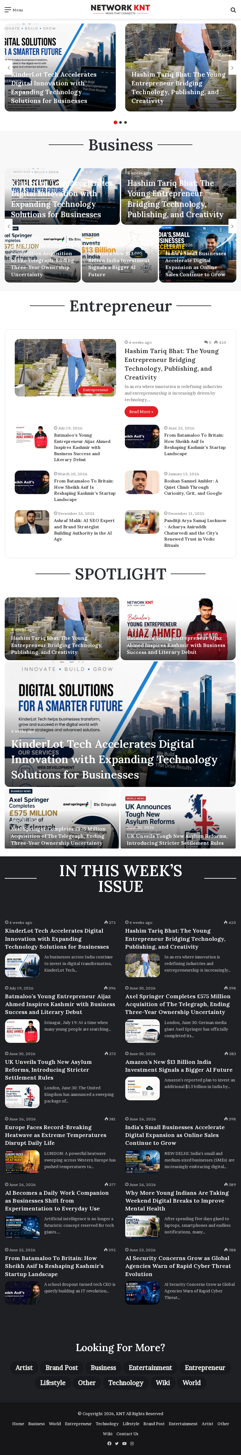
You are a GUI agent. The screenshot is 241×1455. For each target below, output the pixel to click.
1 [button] (115, 122)
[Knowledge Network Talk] (120, 9)
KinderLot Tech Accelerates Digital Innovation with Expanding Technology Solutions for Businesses (114, 759)
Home (18, 1423)
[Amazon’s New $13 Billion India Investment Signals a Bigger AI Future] (142, 1088)
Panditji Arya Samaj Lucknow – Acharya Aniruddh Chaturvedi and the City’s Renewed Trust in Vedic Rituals (195, 533)
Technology (125, 1383)
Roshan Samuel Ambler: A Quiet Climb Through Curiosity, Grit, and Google (193, 487)
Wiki (163, 1383)
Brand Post (62, 1367)
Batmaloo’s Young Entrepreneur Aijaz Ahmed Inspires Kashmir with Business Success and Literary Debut (82, 447)
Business (103, 1367)
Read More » (141, 411)
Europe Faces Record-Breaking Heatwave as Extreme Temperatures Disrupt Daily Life (55, 1135)
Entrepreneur (205, 1367)
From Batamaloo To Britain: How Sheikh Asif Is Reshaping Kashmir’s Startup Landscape (195, 444)
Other (87, 1383)
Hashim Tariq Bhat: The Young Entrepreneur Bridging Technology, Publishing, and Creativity (56, 645)
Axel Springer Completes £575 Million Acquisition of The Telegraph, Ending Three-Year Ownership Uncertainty (42, 260)
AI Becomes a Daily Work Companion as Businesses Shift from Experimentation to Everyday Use (57, 1200)
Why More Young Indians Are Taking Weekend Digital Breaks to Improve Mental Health (177, 1200)
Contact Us (127, 1433)
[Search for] (233, 12)
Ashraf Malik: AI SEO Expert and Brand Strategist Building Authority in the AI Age (84, 530)
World (192, 1383)
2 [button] (120, 122)
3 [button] (125, 122)
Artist (24, 1367)
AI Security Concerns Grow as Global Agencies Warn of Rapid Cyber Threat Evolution (178, 1265)
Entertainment (150, 1367)
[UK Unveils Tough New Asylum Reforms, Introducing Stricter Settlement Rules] (178, 819)
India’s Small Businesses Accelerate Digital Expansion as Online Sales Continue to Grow (175, 1135)
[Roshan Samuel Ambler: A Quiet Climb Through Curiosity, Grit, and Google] (142, 482)
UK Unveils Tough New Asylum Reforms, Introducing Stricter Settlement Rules (48, 1069)
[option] (60, 67)
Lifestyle (53, 1383)
